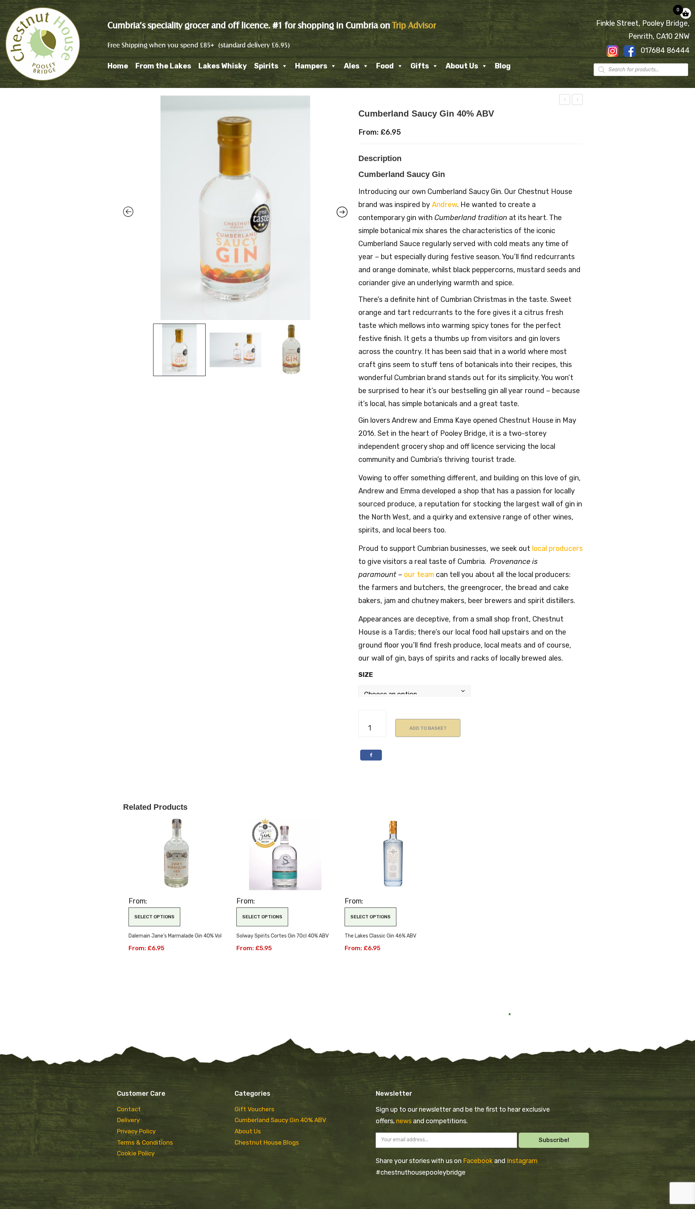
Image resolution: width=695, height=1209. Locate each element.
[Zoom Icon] (235, 208)
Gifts (419, 66)
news (404, 1121)
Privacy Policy (136, 1131)
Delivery (128, 1120)
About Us (462, 66)
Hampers (311, 66)
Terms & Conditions (145, 1142)
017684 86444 (665, 50)
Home (118, 66)
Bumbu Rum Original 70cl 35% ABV (565, 100)
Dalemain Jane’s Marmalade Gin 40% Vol (175, 936)
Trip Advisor (414, 25)
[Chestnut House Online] (42, 44)
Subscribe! (554, 1140)
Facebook (478, 1161)
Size (365, 675)
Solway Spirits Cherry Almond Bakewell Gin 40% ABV (577, 100)
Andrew (444, 204)
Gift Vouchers (254, 1109)
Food (385, 66)
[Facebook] (371, 755)
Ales (351, 66)
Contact (129, 1109)
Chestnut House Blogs (267, 1142)
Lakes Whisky (222, 66)
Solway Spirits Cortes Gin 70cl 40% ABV (282, 936)
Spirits (266, 66)
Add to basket (428, 728)
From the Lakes (163, 66)
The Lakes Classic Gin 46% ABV (380, 936)
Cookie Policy (136, 1153)
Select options (154, 916)
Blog (503, 66)
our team (419, 574)
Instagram (522, 1161)
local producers (557, 548)
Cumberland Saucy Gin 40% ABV (280, 1120)
